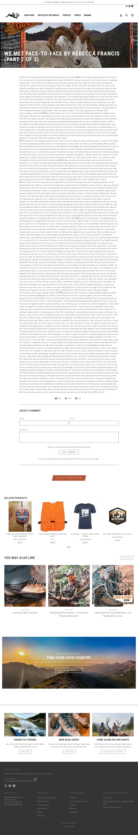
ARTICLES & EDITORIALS (48, 15)
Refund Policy (74, 812)
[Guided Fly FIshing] (25, 724)
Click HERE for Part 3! (96, 392)
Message (23, 430)
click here (71, 77)
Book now (25, 752)
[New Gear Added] (69, 724)
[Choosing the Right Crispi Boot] (25, 586)
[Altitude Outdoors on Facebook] (10, 786)
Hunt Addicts (107, 798)
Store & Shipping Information (46, 798)
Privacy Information (43, 805)
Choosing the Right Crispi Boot (25, 612)
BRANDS (87, 15)
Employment (74, 798)
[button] (68, 547)
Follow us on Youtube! (113, 752)
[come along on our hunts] (113, 724)
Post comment (69, 452)
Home (6, 45)
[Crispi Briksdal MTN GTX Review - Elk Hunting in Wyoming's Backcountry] (69, 586)
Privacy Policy (76, 459)
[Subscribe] (35, 778)
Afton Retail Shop (42, 801)
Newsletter (40, 816)
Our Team (73, 805)
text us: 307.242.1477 (69, 670)
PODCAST (67, 15)
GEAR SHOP (29, 15)
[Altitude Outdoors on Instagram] (5, 786)
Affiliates (73, 809)
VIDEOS (77, 15)
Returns (39, 812)
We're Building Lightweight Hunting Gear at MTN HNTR (118, 802)
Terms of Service (89, 459)
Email (72, 418)
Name (21, 418)
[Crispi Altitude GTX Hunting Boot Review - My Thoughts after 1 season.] (113, 586)
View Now (69, 752)
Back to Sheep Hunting (70, 478)
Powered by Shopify (69, 826)
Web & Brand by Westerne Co (112, 807)
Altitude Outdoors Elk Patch (85, 534)
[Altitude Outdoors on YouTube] (14, 786)
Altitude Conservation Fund (78, 801)
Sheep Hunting (13, 45)
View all (127, 558)
